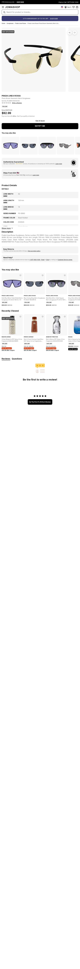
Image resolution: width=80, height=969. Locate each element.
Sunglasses (10, 23)
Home (3, 23)
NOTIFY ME (40, 126)
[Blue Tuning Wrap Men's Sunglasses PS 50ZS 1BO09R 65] (42, 275)
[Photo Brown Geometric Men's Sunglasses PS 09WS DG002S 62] (75, 33)
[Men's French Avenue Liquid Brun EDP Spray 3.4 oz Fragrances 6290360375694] (42, 316)
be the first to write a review (40, 402)
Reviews (6, 358)
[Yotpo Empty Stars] (6, 103)
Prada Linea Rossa (20, 23)
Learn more (58, 163)
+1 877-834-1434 (35, 259)
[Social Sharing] (70, 33)
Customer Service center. (65, 259)
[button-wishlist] (73, 7)
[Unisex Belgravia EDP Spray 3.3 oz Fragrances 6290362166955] (20, 316)
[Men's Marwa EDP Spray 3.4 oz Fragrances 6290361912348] (64, 316)
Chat (47, 259)
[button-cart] (77, 7)
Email (42, 259)
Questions (17, 358)
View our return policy (34, 251)
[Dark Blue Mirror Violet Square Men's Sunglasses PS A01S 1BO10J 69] (64, 275)
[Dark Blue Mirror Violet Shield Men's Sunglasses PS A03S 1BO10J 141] (20, 275)
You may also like (9, 133)
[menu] (3, 7)
